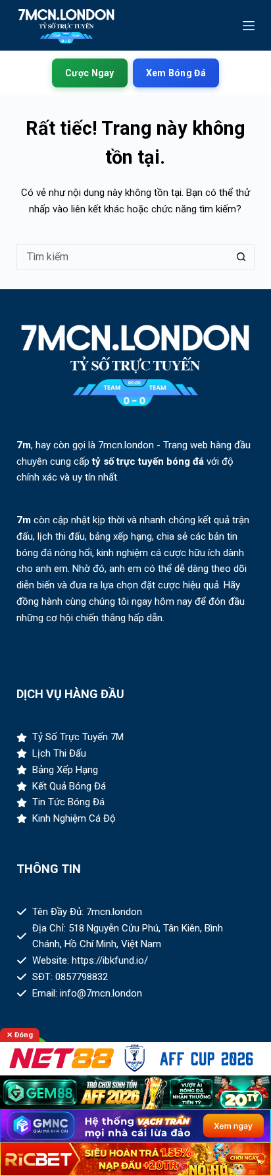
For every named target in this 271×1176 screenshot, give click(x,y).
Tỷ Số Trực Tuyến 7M (78, 737)
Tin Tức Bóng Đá (68, 802)
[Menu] (249, 26)
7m (23, 445)
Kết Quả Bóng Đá (69, 786)
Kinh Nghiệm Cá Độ (74, 818)
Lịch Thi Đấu (59, 753)
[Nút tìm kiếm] (241, 257)
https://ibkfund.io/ (110, 960)
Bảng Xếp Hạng (65, 770)
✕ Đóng (20, 1035)
